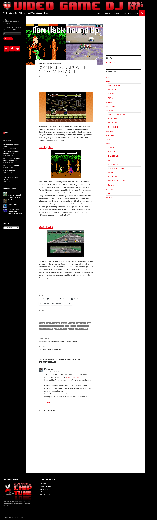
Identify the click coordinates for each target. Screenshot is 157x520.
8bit (48, 323)
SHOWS (111, 94)
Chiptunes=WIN (45, 489)
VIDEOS (109, 197)
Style (108, 193)
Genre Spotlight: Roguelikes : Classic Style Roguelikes (58, 339)
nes (89, 323)
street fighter (83, 326)
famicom (56, 323)
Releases (111, 185)
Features (42, 63)
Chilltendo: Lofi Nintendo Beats (50, 348)
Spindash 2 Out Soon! (9, 170)
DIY (107, 77)
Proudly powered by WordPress (13, 517)
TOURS (110, 98)
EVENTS (116, 13)
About (91, 13)
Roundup (109, 189)
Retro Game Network (46, 486)
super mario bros (47, 328)
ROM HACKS (57, 63)
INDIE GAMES (113, 119)
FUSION (111, 160)
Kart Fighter (46, 147)
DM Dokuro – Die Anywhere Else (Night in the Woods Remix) (11, 177)
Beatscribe (60, 76)
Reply (48, 402)
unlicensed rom (82, 328)
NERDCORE (112, 177)
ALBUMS (111, 148)
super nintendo (61, 328)
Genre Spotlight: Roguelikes (11, 165)
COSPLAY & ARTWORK (116, 114)
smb (67, 326)
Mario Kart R (46, 227)
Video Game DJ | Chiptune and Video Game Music (26, 13)
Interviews (110, 135)
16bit (42, 323)
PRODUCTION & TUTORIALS (118, 181)
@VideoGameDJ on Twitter (48, 495)
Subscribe (8, 39)
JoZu (108, 139)
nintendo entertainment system (52, 326)
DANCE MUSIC (113, 156)
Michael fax (48, 369)
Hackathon (110, 131)
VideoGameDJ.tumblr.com (48, 492)
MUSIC (98, 13)
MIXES (110, 173)
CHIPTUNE (112, 152)
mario (72, 323)
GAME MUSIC (113, 164)
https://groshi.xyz (73, 377)
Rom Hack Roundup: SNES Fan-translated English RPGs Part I (14, 195)
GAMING (107, 13)
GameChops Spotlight (116, 168)
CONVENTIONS (114, 85)
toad (71, 328)
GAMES (64, 323)
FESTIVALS (112, 90)
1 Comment (71, 76)
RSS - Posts (8, 133)
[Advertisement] (123, 39)
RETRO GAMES (113, 123)
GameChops (43, 484)
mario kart (81, 323)
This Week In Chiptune (131, 13)
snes (73, 326)
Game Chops (110, 106)
